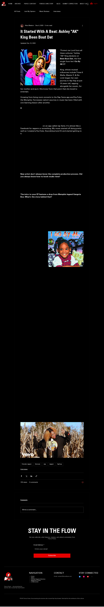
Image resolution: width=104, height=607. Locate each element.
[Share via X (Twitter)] (26, 476)
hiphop (59, 464)
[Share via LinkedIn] (31, 476)
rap (45, 464)
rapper (51, 464)
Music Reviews (44, 11)
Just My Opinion (29, 11)
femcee (37, 464)
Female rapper (27, 464)
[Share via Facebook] (21, 476)
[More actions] (82, 25)
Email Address (39, 545)
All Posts (17, 11)
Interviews (57, 11)
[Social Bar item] (80, 576)
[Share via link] (36, 476)
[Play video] (52, 440)
